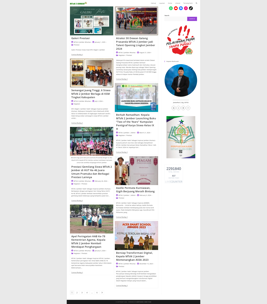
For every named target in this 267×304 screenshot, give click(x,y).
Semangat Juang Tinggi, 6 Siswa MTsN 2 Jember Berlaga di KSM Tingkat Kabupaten (91, 93)
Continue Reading (77, 55)
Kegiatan (122, 55)
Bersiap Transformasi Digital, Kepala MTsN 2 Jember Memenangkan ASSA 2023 (134, 256)
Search (167, 15)
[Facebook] (174, 108)
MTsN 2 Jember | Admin (126, 133)
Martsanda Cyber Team (143, 302)
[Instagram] (178, 108)
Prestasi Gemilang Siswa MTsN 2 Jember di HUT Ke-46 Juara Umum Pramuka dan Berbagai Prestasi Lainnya (91, 172)
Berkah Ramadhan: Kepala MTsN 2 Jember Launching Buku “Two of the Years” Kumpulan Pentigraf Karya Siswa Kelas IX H (136, 121)
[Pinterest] (188, 108)
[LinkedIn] (183, 108)
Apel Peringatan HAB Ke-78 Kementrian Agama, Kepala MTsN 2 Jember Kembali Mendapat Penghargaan (88, 241)
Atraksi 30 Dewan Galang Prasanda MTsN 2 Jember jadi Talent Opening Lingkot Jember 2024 (135, 43)
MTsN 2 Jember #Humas (82, 42)
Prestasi (76, 45)
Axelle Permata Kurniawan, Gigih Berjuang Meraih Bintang (135, 189)
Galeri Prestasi (80, 38)
